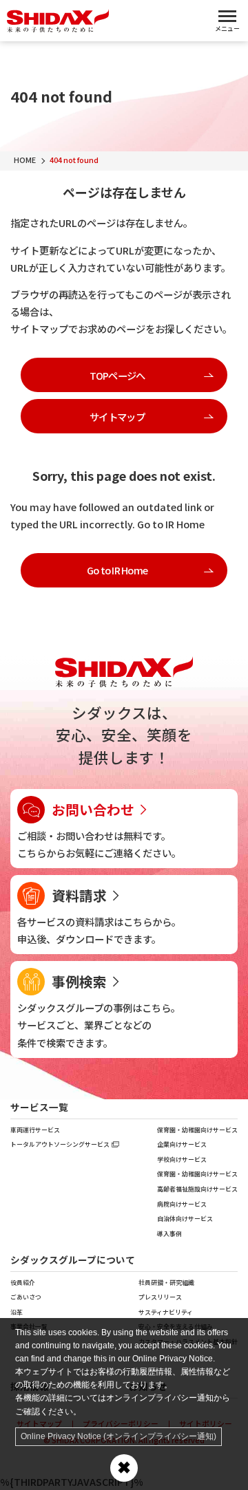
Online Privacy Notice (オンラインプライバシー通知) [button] (118, 1436)
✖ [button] (124, 1467)
